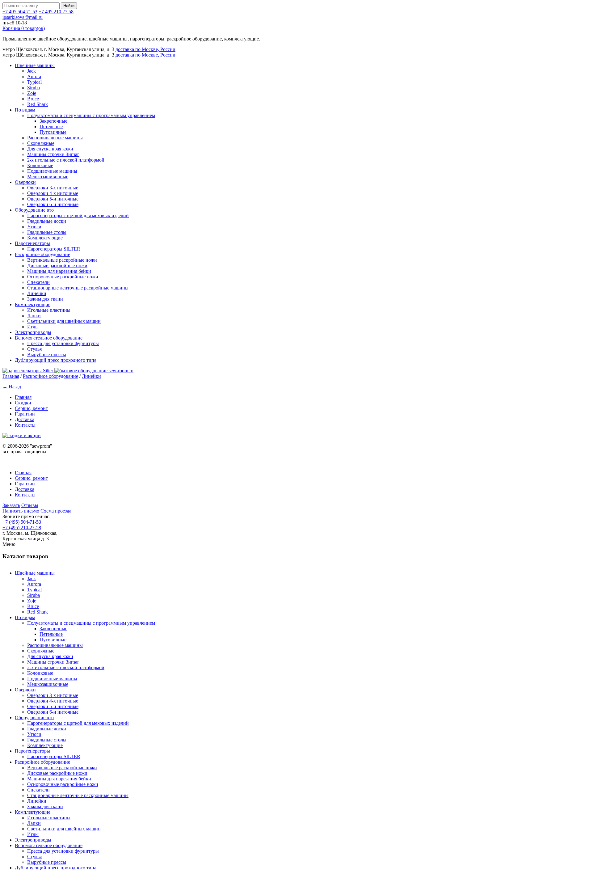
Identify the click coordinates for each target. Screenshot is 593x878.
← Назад (11, 386)
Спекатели (38, 282)
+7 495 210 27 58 (56, 11)
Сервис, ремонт (31, 408)
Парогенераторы (32, 243)
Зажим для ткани (45, 299)
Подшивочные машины (52, 171)
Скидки (23, 402)
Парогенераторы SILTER (53, 248)
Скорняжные (40, 143)
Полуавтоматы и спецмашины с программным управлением (91, 115)
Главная (10, 376)
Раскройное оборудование (42, 254)
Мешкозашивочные (47, 176)
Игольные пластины (48, 310)
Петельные (51, 126)
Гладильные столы (46, 232)
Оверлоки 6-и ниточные (52, 204)
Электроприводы (33, 332)
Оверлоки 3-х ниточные (52, 187)
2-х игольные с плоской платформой (65, 160)
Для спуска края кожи (50, 148)
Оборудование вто (34, 210)
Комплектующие (45, 237)
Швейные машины (35, 65)
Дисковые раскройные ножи (57, 265)
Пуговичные (53, 132)
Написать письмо (20, 510)
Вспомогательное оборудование (48, 337)
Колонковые (40, 165)
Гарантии (25, 413)
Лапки (34, 315)
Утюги (34, 226)
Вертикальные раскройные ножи (62, 260)
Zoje (31, 93)
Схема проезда (55, 510)
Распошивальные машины (55, 137)
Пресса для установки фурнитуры (63, 343)
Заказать (11, 505)
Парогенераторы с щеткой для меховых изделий (78, 215)
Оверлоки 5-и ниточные (52, 198)
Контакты (25, 425)
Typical (34, 82)
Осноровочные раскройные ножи (62, 276)
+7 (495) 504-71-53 (21, 522)
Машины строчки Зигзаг (53, 154)
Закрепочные (53, 121)
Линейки (36, 293)
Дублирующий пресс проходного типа (55, 360)
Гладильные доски (46, 221)
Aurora (34, 76)
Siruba (33, 87)
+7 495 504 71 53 (19, 11)
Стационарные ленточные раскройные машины (77, 287)
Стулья (34, 349)
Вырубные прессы (46, 354)
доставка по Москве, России (145, 49)
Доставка (24, 419)
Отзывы (29, 505)
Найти (68, 5)
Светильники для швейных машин (64, 321)
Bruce (33, 98)
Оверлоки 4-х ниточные (52, 193)
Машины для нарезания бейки (59, 271)
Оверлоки (25, 182)
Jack (31, 71)
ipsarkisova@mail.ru (22, 17)
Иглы (33, 326)
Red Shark (37, 104)
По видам (25, 109)
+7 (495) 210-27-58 (21, 527)
